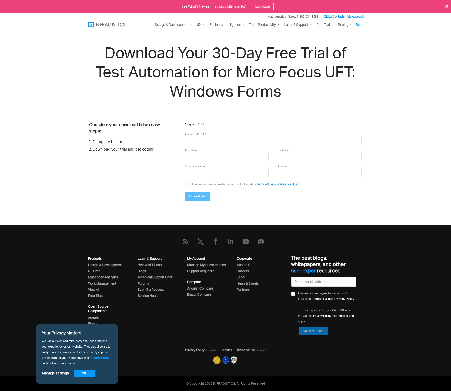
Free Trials (323, 25)
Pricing (343, 25)
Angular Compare (200, 288)
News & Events (248, 283)
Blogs (142, 271)
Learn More (262, 6)
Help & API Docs (150, 265)
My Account (355, 16)
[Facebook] (215, 241)
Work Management (102, 283)
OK (84, 373)
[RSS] (185, 241)
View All (93, 289)
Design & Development (105, 265)
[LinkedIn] (230, 241)
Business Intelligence (225, 25)
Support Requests (200, 271)
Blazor (92, 323)
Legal (241, 277)
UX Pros (94, 271)
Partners (243, 289)
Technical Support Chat (155, 277)
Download (197, 196)
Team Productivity (262, 25)
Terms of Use (265, 184)
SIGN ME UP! (313, 331)
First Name (191, 150)
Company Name (195, 166)
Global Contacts (334, 16)
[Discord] (260, 241)
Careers (243, 271)
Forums (143, 283)
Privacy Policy (289, 184)
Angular (94, 317)
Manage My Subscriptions (206, 265)
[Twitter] (200, 241)
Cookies (226, 350)
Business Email (194, 134)
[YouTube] (245, 241)
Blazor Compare (199, 294)
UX (199, 25)
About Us (243, 265)
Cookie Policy (100, 358)
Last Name (284, 150)
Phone (282, 166)
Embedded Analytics (103, 277)
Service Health (148, 296)
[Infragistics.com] (111, 24)
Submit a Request (151, 289)
